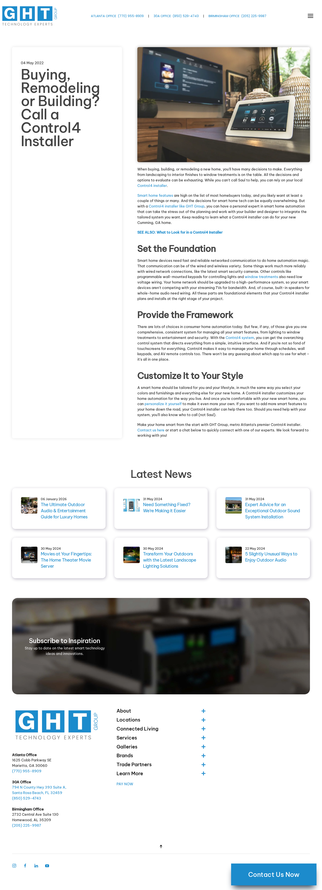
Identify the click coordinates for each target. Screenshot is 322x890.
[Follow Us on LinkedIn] (36, 865)
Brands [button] (125, 755)
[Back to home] (30, 15)
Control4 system (240, 337)
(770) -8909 (131, 16)
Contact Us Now (274, 874)
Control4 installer (152, 185)
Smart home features (155, 195)
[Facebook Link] (25, 865)
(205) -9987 (253, 16)
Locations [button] (128, 720)
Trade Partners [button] (134, 764)
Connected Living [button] (137, 729)
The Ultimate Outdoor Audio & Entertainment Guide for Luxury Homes (64, 510)
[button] (310, 15)
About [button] (124, 711)
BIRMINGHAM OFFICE (224, 16)
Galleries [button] (127, 747)
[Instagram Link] (14, 865)
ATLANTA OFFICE (103, 16)
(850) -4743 (186, 16)
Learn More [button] (130, 773)
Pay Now (125, 784)
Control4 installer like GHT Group (176, 206)
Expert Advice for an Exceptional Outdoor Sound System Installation (272, 510)
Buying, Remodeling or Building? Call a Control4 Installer (60, 108)
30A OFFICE (162, 16)
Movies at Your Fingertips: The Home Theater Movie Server (66, 560)
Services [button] (127, 738)
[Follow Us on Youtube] (47, 865)
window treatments (261, 277)
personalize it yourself (163, 404)
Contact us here (151, 430)
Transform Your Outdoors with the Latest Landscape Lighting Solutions (169, 560)
